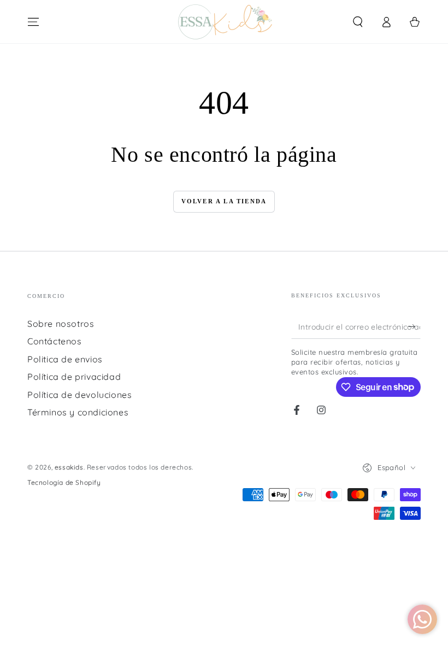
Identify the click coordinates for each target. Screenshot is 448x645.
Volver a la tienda (224, 201)
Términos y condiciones (77, 412)
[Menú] (33, 22)
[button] (358, 22)
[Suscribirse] (414, 326)
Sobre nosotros (60, 323)
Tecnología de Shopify (64, 482)
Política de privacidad (74, 376)
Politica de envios (65, 359)
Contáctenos (54, 341)
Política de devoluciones (79, 394)
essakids (69, 467)
